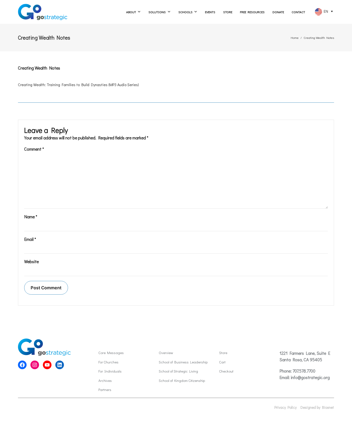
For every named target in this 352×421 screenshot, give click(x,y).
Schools (185, 12)
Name (30, 216)
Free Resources (252, 12)
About (131, 12)
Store (227, 12)
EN (325, 11)
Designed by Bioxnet (317, 407)
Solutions (157, 12)
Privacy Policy (285, 407)
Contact (298, 12)
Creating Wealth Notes (39, 68)
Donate (278, 12)
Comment (34, 149)
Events (210, 12)
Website (31, 261)
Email (30, 239)
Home (295, 38)
